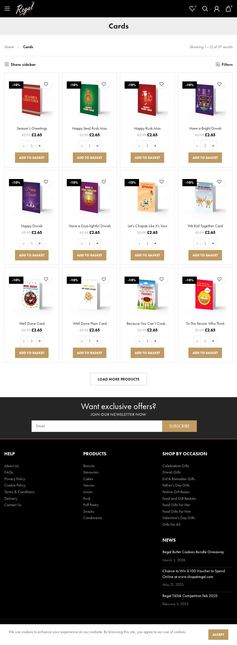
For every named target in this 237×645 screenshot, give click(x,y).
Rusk (86, 498)
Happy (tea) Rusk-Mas (89, 128)
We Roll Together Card (205, 225)
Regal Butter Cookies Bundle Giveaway (193, 551)
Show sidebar (23, 64)
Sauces (89, 485)
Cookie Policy (14, 485)
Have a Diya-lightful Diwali (90, 225)
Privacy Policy (14, 478)
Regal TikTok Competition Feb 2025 (190, 595)
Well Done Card (32, 323)
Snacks (88, 511)
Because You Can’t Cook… (147, 323)
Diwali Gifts (171, 472)
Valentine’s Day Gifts (178, 517)
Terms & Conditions (19, 491)
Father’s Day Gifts (176, 485)
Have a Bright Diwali (205, 128)
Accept (218, 634)
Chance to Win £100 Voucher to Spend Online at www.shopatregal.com (193, 573)
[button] (32, 157)
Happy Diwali (31, 225)
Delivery (10, 498)
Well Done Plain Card (90, 323)
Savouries (91, 472)
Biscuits (89, 465)
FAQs (8, 472)
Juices (87, 491)
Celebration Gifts (175, 465)
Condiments (92, 517)
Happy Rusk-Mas (147, 128)
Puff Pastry (91, 504)
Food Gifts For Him (176, 511)
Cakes (88, 478)
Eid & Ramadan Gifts (178, 478)
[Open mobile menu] (7, 8)
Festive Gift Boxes (176, 491)
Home (9, 46)
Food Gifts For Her (176, 504)
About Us (11, 465)
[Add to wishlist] (46, 84)
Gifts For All (171, 524)
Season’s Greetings (32, 128)
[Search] (205, 8)
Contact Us (12, 504)
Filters (227, 64)
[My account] (217, 8)
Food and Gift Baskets (179, 498)
